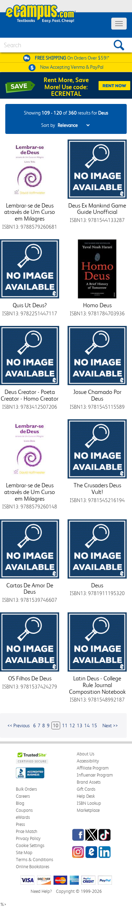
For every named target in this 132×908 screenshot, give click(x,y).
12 (72, 725)
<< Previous (18, 725)
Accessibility (88, 761)
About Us (85, 753)
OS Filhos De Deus (29, 678)
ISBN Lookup (89, 803)
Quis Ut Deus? (30, 305)
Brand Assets (89, 782)
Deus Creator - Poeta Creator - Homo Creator (29, 395)
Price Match (26, 831)
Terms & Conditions (34, 859)
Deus (97, 585)
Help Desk (86, 796)
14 (87, 725)
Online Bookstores (32, 866)
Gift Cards (86, 789)
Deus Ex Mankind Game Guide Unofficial (97, 209)
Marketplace (88, 810)
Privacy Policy (28, 838)
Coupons (24, 810)
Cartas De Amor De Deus (29, 588)
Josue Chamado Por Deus (97, 395)
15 (94, 725)
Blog (20, 803)
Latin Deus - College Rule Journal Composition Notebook (97, 685)
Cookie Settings (30, 845)
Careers (23, 796)
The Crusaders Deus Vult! (97, 488)
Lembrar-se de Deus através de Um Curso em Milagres (29, 212)
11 (65, 725)
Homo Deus (97, 305)
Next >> (110, 725)
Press (20, 824)
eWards (23, 817)
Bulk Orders (26, 789)
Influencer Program (95, 775)
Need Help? (41, 891)
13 (79, 725)
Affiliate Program (93, 768)
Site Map (24, 852)
